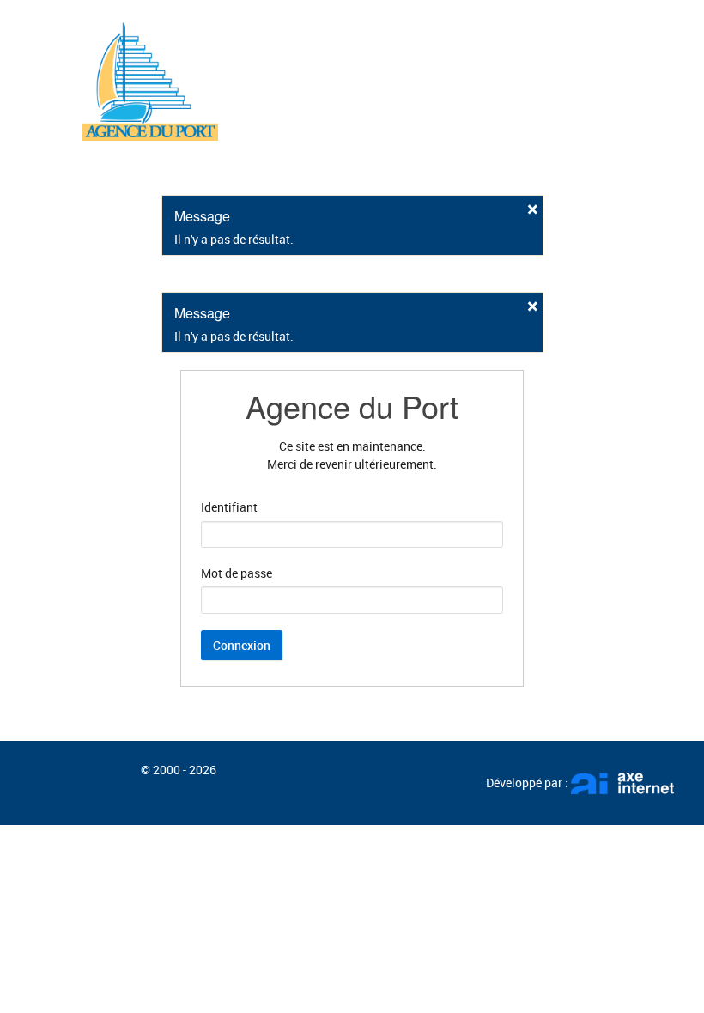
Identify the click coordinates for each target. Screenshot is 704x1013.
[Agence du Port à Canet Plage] (150, 78)
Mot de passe (236, 573)
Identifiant (229, 507)
